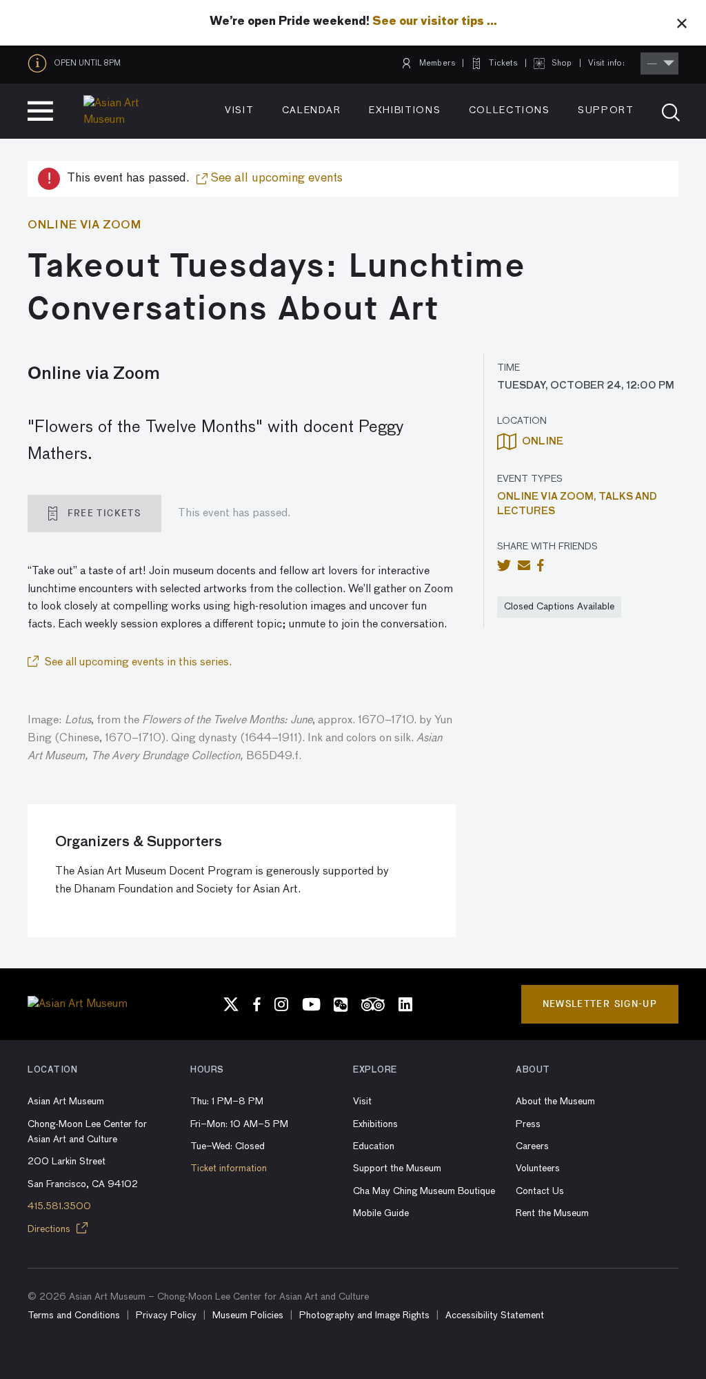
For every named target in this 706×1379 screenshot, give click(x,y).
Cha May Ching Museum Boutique (424, 1191)
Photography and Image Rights (364, 1315)
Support (606, 110)
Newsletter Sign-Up (600, 1003)
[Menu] (40, 111)
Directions (50, 1229)
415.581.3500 (59, 1206)
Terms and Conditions (74, 1315)
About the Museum (555, 1101)
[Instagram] (281, 1004)
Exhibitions (405, 110)
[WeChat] (340, 1004)
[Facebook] (257, 1004)
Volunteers (538, 1168)
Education (373, 1146)
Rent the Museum (552, 1213)
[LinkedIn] (405, 1004)
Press (528, 1124)
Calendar (311, 110)
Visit (239, 110)
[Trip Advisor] (373, 1004)
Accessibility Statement (494, 1315)
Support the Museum (397, 1168)
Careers (532, 1146)
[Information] (41, 63)
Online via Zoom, (547, 497)
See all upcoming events (275, 178)
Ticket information (228, 1168)
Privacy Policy (166, 1315)
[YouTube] (311, 1004)
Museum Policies (247, 1315)
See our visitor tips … (434, 22)
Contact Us (540, 1191)
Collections (509, 110)
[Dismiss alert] (682, 23)
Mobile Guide (381, 1213)
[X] (231, 1004)
